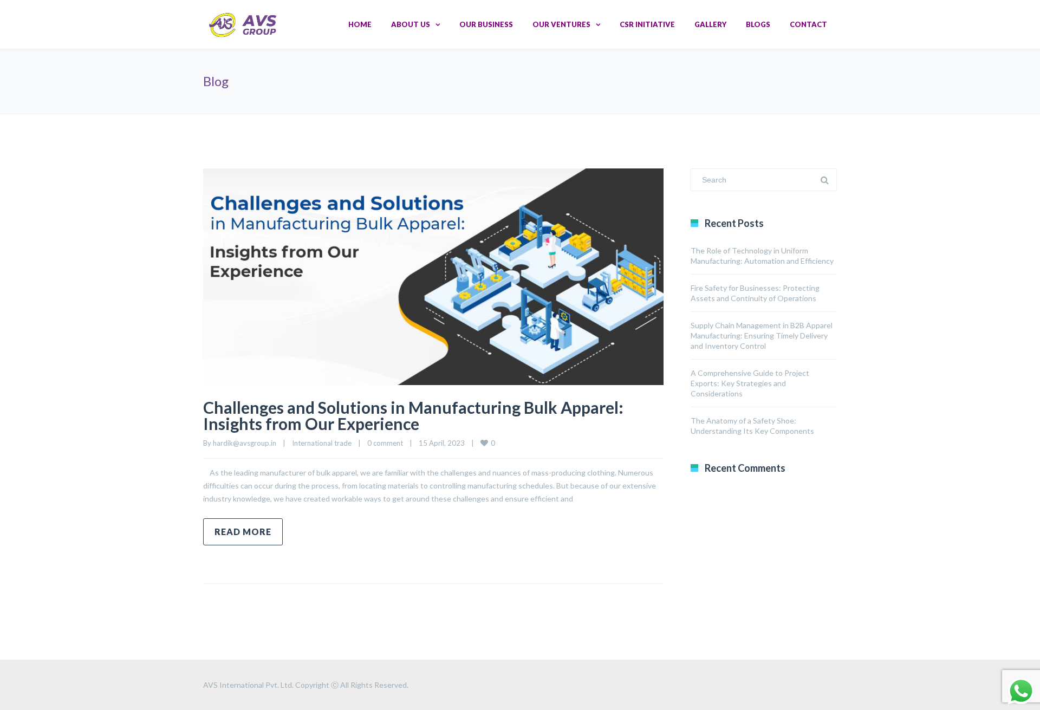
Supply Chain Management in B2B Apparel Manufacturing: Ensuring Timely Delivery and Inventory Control (762, 335)
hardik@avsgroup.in (244, 443)
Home (360, 24)
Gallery (710, 24)
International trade (322, 443)
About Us (410, 24)
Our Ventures (561, 24)
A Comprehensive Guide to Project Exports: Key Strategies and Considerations (750, 383)
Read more (242, 531)
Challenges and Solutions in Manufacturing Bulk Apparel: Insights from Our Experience (413, 415)
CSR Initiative (647, 24)
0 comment (385, 443)
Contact (808, 24)
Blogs (758, 24)
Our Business (486, 24)
